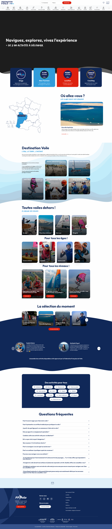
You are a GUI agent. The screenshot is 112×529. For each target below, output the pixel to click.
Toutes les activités (45, 506)
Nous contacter (21, 506)
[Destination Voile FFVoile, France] (8, 3)
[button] (86, 226)
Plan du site (75, 526)
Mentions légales (69, 526)
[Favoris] (103, 3)
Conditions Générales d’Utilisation (48, 526)
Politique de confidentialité (60, 526)
